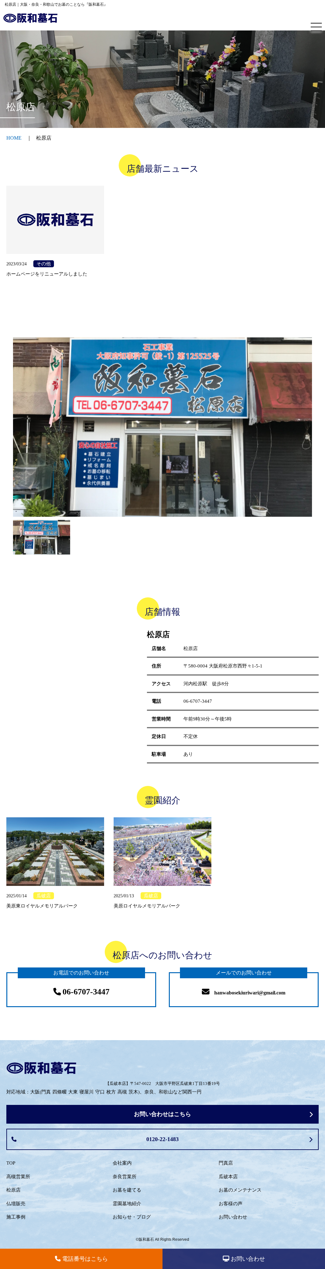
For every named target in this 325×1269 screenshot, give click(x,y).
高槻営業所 (18, 1176)
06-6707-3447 (197, 701)
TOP (10, 1163)
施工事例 (15, 1216)
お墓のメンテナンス (240, 1190)
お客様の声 (230, 1203)
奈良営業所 (124, 1176)
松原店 (13, 1190)
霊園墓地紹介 (127, 1203)
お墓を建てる (127, 1190)
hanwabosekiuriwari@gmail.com (249, 992)
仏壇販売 (15, 1203)
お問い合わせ (233, 1216)
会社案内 (122, 1163)
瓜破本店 (228, 1176)
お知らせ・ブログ (132, 1216)
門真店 (226, 1163)
